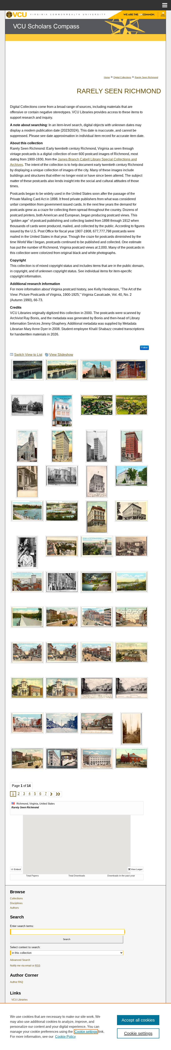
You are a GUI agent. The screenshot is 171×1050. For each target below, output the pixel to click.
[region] (85, 1026)
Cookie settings (85, 1031)
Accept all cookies (138, 1020)
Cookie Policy (65, 1036)
